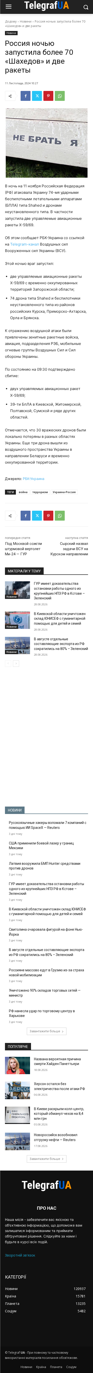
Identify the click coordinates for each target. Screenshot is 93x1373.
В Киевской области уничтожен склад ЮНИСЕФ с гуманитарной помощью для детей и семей (60, 618)
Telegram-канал (24, 244)
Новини (25, 21)
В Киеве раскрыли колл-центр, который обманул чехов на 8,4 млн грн (59, 1114)
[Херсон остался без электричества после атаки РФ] (17, 1090)
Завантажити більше (45, 1031)
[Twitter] (37, 96)
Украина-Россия (64, 492)
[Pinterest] (48, 96)
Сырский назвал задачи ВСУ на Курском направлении (69, 548)
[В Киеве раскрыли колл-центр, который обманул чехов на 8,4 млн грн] (17, 1115)
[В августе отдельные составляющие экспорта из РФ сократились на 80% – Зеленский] (17, 645)
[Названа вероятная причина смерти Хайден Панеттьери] (17, 1065)
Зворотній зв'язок (20, 1255)
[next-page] (16, 663)
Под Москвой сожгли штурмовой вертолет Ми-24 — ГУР (23, 548)
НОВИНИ (15, 810)
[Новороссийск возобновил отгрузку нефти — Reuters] (17, 1141)
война (23, 492)
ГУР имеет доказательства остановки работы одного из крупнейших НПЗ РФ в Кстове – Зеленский (46, 889)
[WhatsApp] (60, 96)
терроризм (40, 492)
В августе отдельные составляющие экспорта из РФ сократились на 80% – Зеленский (61, 644)
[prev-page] (8, 663)
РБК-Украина (33, 478)
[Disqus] (46, 737)
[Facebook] (26, 96)
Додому (11, 21)
